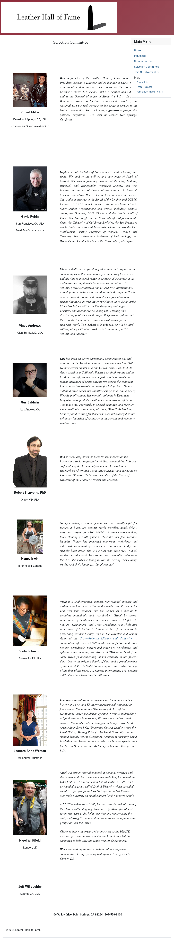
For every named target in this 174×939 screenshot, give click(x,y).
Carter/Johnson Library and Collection (106, 638)
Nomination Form (144, 61)
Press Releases (144, 87)
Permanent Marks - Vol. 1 (149, 91)
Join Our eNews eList (146, 72)
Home (137, 50)
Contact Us (142, 82)
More (137, 77)
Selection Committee (146, 66)
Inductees (140, 55)
